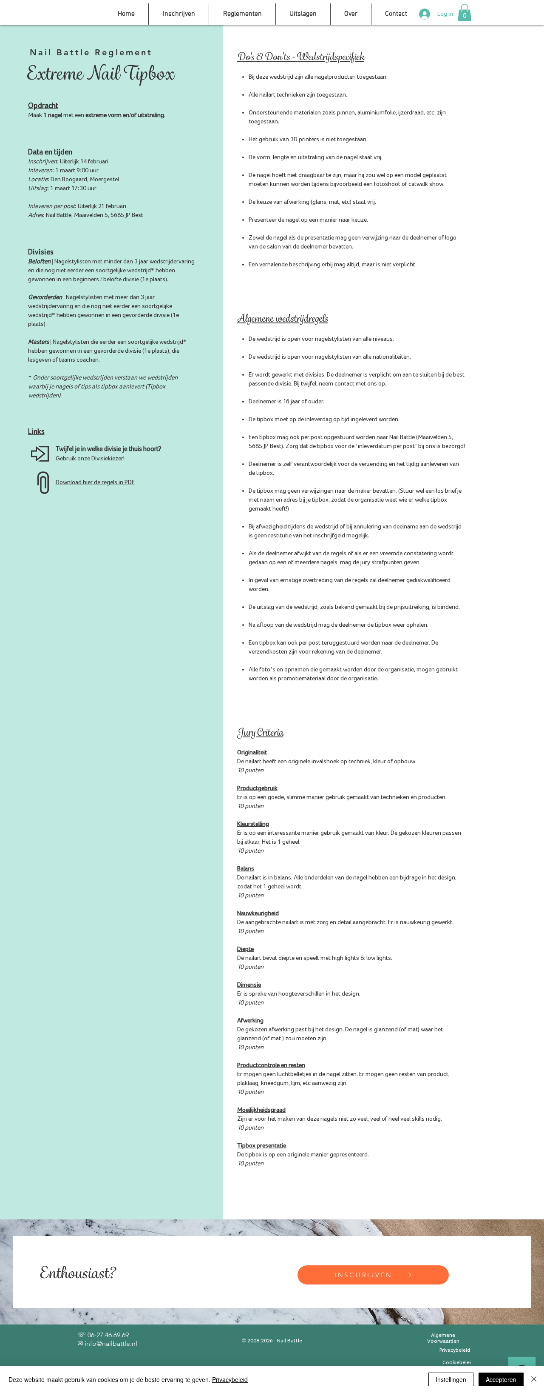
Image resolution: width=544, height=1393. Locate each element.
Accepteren (501, 1379)
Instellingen (451, 1379)
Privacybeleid (230, 1379)
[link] (464, 12)
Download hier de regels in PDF (95, 482)
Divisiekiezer (107, 458)
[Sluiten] (534, 1379)
